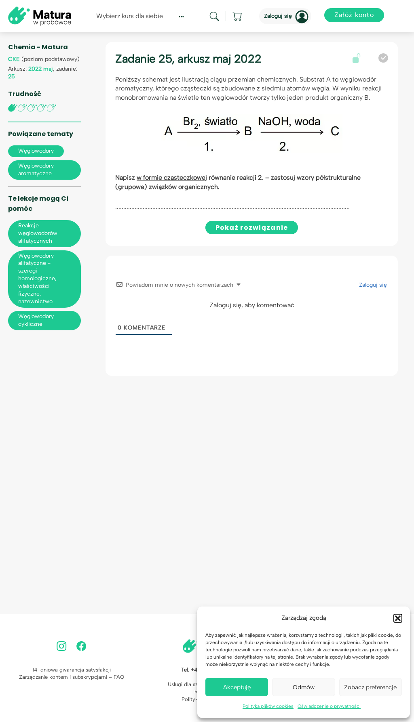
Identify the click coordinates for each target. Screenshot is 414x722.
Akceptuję (237, 687)
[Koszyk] (237, 16)
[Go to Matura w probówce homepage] (39, 15)
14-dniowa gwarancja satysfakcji (71, 670)
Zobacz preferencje (370, 687)
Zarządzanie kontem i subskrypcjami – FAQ (71, 677)
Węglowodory (36, 150)
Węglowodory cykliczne (36, 320)
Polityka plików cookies (268, 706)
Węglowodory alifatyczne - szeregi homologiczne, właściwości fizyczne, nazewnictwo (37, 278)
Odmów (304, 687)
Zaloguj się (278, 16)
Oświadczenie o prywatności (329, 706)
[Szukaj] (214, 16)
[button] (398, 618)
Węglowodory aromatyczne (36, 169)
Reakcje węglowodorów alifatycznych (37, 233)
